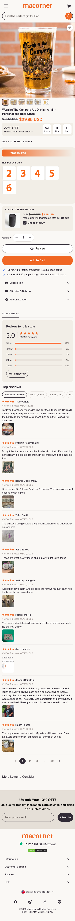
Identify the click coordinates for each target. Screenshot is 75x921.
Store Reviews (10, 313)
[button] (37, 163)
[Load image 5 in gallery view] (38, 102)
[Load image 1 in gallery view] (5, 102)
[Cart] (69, 6)
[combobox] (37, 16)
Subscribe (65, 817)
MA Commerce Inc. (43, 912)
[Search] (68, 16)
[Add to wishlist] (70, 28)
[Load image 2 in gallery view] (13, 102)
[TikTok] (45, 902)
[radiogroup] (37, 180)
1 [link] (22, 761)
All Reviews (15, 394)
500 (52, 761)
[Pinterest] (59, 902)
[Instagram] (30, 902)
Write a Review (17, 373)
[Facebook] (15, 902)
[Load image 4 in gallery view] (30, 102)
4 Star (56, 394)
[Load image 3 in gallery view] (21, 102)
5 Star (37, 394)
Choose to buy (36, 222)
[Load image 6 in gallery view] (46, 102)
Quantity (7, 237)
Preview (40, 248)
